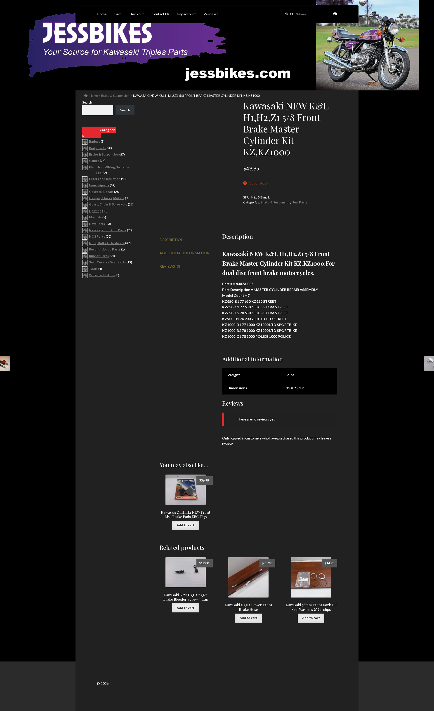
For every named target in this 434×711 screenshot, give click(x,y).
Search (87, 102)
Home (94, 95)
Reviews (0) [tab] (170, 266)
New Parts (299, 202)
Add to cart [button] (185, 525)
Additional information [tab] (185, 253)
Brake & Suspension (115, 95)
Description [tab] (172, 239)
